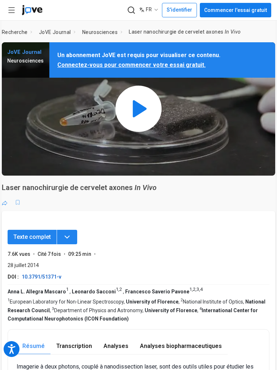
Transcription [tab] (74, 346)
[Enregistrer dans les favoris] (18, 202)
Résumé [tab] (33, 346)
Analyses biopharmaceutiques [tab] (181, 346)
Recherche (15, 32)
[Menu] (67, 237)
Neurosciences (100, 32)
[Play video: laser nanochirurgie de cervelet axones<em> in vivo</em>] (138, 109)
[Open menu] (11, 10)
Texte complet (32, 236)
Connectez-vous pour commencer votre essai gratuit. (131, 64)
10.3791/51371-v (41, 277)
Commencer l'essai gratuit (235, 10)
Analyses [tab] (116, 346)
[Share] (5, 202)
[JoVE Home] (32, 10)
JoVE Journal (55, 32)
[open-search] (131, 10)
